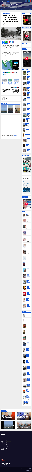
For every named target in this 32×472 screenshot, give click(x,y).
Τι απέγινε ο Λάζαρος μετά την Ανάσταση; (28, 328)
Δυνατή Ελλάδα (14, 4)
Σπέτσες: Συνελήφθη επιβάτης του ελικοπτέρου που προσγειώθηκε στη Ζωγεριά (8, 426)
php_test (21, 468)
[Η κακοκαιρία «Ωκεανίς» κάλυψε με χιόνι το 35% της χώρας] (10, 80)
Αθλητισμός (8, 442)
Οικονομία (8, 436)
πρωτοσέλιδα (27, 173)
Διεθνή (27, 72)
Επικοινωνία (29, 470)
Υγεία (7, 444)
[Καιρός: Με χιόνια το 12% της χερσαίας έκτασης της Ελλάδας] (4, 80)
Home (19, 468)
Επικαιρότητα (5, 13)
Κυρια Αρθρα (28, 374)
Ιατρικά (27, 214)
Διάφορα (3, 415)
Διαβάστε (27, 298)
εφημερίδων (30, 173)
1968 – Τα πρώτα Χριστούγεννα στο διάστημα (28, 352)
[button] (29, 9)
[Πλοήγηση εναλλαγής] (15, 9)
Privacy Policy (24, 468)
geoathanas (9, 23)
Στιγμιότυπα (8, 13)
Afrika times (28, 87)
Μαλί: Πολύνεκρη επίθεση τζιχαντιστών (28, 80)
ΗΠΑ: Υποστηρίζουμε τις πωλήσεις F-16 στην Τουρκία (6, 90)
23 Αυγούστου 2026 (5, 427)
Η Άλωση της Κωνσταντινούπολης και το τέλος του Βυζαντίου (27, 322)
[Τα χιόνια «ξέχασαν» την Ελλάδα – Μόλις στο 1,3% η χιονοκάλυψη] (16, 80)
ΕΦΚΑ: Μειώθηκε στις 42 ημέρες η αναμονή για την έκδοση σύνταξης (22, 426)
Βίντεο (7, 448)
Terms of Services (29, 468)
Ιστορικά (28, 373)
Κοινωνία (7, 440)
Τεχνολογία (8, 446)
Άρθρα (27, 470)
